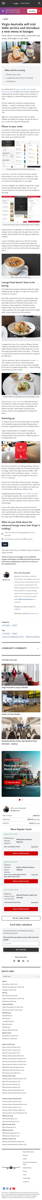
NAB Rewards (6, 1027)
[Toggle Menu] (3, 3)
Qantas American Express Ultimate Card (14, 1061)
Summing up (10, 81)
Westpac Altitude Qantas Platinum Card (14, 1058)
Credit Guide (26, 1178)
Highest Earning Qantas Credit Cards (13, 987)
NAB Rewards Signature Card (10, 1133)
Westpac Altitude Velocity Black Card (13, 1090)
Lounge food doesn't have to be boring (19, 78)
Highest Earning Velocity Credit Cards (13, 998)
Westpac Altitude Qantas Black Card (13, 1056)
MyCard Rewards (7, 1024)
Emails (25, 1159)
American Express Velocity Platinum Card (14, 1078)
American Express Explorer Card (11, 1107)
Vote (5, 544)
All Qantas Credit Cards (9, 990)
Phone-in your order (13, 74)
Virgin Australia (17, 402)
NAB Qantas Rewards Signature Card (13, 1067)
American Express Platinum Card (11, 1101)
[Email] (14, 961)
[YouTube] (13, 1189)
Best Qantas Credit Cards (9, 984)
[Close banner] (39, 11)
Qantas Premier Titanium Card (11, 1050)
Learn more (34, 874)
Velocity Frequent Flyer (12, 637)
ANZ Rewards (6, 1018)
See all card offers (21, 918)
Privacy (25, 1171)
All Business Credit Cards (9, 1038)
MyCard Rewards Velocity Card (11, 1087)
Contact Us (26, 1182)
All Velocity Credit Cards (9, 1001)
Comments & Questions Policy (30, 1163)
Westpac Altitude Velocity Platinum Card (14, 1093)
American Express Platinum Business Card (14, 1104)
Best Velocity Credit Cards (9, 995)
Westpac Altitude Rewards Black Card (13, 1141)
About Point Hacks (28, 1152)
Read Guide (34, 846)
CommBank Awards (8, 1021)
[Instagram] (7, 1189)
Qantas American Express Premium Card (14, 1064)
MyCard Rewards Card (8, 1127)
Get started (21, 950)
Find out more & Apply (21, 881)
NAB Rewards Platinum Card (10, 1136)
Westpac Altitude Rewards (10, 1030)
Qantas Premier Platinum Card (11, 1047)
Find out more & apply (21, 853)
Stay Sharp (32, 11)
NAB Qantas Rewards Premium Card (13, 1070)
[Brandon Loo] (6, 575)
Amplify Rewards (7, 1015)
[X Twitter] (28, 961)
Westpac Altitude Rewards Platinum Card (14, 1144)
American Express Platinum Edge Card (13, 1110)
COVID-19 (5, 478)
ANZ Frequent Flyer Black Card (11, 1073)
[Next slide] (38, 328)
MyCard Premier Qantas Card (11, 1053)
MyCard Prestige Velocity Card (11, 1081)
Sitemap (25, 1155)
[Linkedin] (23, 961)
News (5, 19)
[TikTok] (10, 1189)
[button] (19, 800)
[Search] (38, 3)
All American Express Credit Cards (12, 1010)
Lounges (6, 625)
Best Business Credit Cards (10, 1036)
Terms (25, 1175)
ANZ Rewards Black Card (9, 1118)
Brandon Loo (6, 580)
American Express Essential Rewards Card (14, 1113)
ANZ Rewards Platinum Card (10, 1121)
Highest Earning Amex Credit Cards (12, 1007)
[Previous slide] (4, 328)
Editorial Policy (27, 1168)
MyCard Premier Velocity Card (11, 1084)
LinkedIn (17, 609)
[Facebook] (18, 961)
